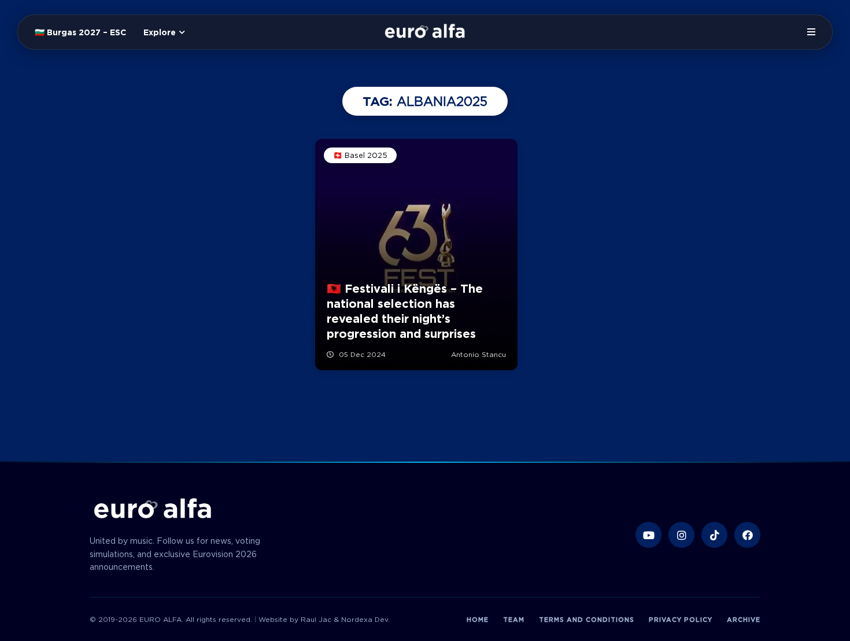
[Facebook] (747, 535)
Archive (743, 620)
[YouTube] (648, 535)
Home (478, 620)
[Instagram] (681, 535)
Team (513, 620)
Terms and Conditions (586, 620)
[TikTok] (714, 535)
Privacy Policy (680, 620)
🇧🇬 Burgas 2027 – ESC (80, 32)
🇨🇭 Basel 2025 (360, 155)
